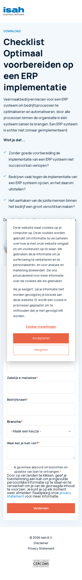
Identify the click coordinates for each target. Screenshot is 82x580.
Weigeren (41, 350)
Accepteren (41, 338)
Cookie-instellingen (41, 326)
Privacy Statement (41, 548)
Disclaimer (41, 543)
